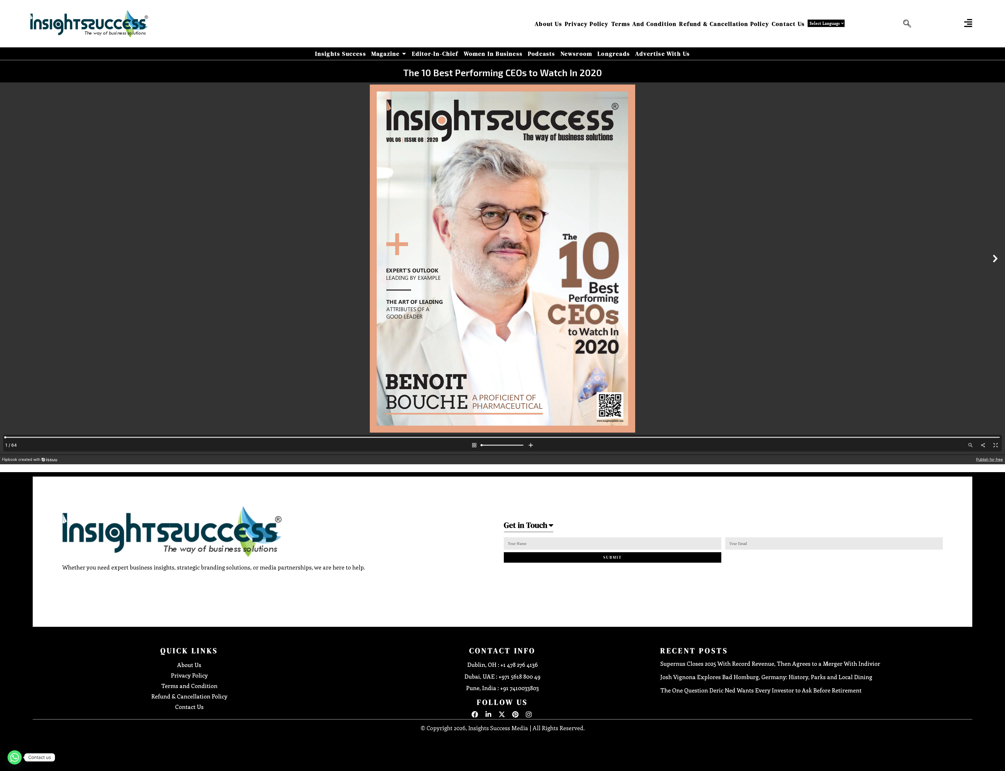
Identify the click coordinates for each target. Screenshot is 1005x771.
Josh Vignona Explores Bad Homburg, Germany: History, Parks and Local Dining (766, 677)
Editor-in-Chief (435, 54)
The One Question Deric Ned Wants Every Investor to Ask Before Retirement (761, 690)
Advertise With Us (662, 54)
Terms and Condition (644, 24)
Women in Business (493, 54)
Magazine (385, 54)
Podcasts (541, 54)
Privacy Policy (587, 24)
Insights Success (340, 54)
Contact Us (788, 24)
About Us (548, 24)
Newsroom (577, 54)
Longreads (614, 54)
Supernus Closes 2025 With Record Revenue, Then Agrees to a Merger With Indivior (770, 663)
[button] (906, 24)
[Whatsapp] (15, 757)
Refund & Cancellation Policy (724, 24)
